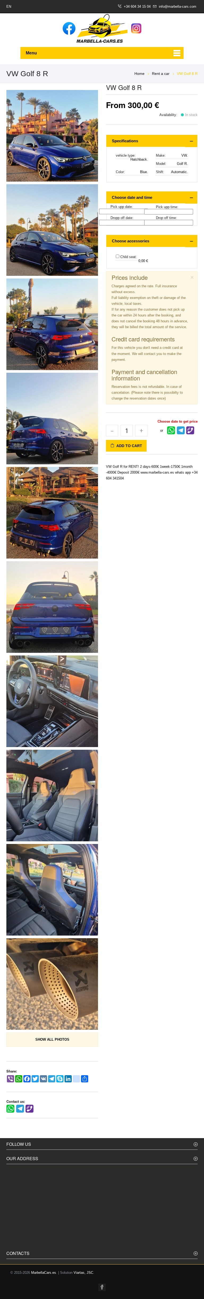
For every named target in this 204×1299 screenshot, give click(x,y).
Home (139, 73)
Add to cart (128, 446)
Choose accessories (130, 241)
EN (8, 6)
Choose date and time (132, 197)
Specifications (125, 141)
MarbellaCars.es (43, 1273)
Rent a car (161, 73)
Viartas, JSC (83, 1273)
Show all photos (52, 1039)
